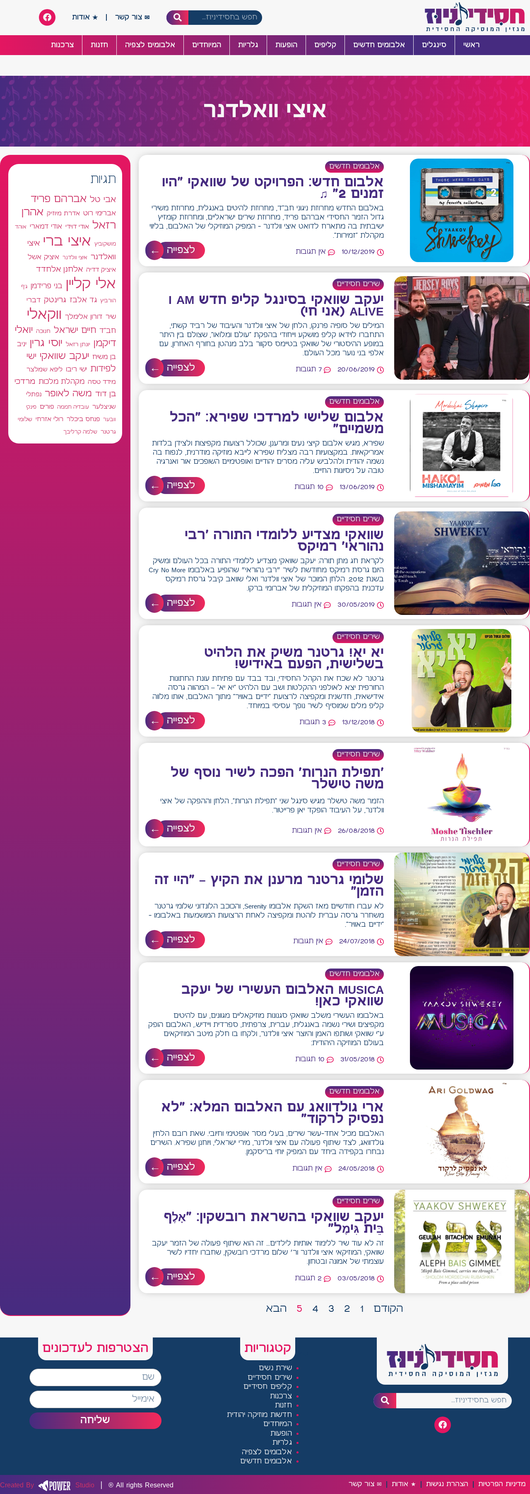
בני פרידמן (47, 286)
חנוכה (43, 331)
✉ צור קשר (132, 17)
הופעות (286, 45)
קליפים (325, 45)
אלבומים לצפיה (150, 45)
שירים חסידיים (358, 284)
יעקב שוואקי (64, 356)
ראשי (471, 45)
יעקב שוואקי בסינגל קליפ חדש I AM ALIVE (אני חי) (276, 306)
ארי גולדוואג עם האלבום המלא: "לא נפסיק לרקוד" (272, 1113)
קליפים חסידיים (267, 1387)
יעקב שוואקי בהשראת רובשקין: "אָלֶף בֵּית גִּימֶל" (274, 1223)
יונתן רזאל (78, 344)
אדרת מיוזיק (63, 213)
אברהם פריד (59, 199)
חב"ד (107, 331)
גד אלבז (83, 300)
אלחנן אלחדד (59, 269)
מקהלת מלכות (61, 382)
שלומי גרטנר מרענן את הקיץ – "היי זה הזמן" (269, 886)
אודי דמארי (46, 226)
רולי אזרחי (49, 419)
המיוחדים (206, 45)
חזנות (99, 45)
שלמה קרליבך (80, 432)
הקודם (388, 1309)
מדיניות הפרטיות (501, 1484)
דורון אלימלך (83, 316)
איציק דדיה (101, 269)
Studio (47, 1485)
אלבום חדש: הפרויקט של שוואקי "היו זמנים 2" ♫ (273, 188)
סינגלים (434, 45)
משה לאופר (68, 394)
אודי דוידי (77, 226)
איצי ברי (67, 241)
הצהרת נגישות (447, 1484)
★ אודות (85, 17)
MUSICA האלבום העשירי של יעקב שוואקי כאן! (282, 996)
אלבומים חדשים (379, 45)
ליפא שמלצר (44, 369)
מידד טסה (102, 382)
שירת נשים (275, 1368)
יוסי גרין (46, 343)
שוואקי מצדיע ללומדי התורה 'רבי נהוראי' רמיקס (284, 541)
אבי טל (103, 199)
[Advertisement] (65, 741)
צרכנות (62, 45)
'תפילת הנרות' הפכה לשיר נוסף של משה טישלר (277, 779)
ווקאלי (44, 315)
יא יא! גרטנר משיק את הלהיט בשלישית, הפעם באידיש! (294, 659)
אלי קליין (91, 284)
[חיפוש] (177, 17)
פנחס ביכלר (83, 419)
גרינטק (55, 300)
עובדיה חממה (73, 407)
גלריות (248, 45)
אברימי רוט (99, 213)
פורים (47, 406)
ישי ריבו (76, 369)
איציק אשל (43, 257)
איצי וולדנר (75, 257)
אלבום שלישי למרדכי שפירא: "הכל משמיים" (277, 423)
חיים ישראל (75, 330)
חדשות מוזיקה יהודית (259, 1415)
